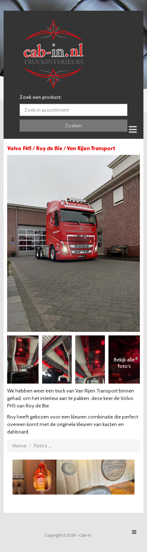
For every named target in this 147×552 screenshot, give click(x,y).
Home (19, 445)
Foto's (40, 445)
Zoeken (73, 125)
